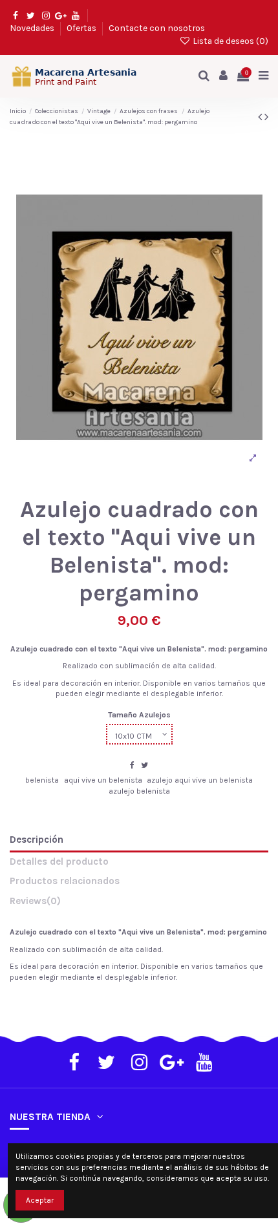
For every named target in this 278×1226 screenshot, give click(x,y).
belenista (42, 780)
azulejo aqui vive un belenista (200, 780)
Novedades (33, 28)
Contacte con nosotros (157, 28)
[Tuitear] (144, 765)
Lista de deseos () (229, 41)
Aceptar (40, 1200)
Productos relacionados (65, 881)
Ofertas (82, 28)
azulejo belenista (139, 791)
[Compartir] (132, 765)
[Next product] (266, 117)
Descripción (36, 839)
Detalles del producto (59, 861)
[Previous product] (261, 117)
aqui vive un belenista (103, 780)
